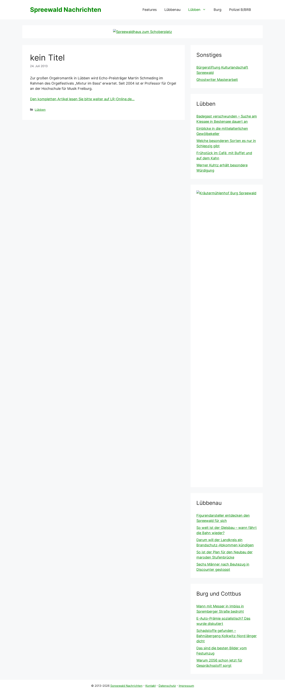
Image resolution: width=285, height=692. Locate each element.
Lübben (194, 10)
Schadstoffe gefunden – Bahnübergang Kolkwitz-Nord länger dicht (226, 636)
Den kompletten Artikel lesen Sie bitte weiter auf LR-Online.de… (82, 99)
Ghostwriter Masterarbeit (217, 80)
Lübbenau (172, 10)
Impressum (186, 686)
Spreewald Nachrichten (65, 9)
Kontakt (150, 686)
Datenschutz (167, 686)
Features (149, 10)
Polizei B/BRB (240, 10)
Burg (217, 10)
